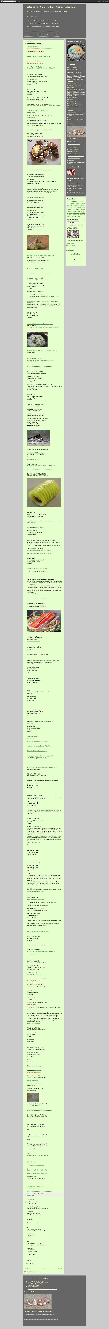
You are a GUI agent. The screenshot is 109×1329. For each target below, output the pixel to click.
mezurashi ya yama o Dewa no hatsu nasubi (40, 756)
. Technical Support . (70, 243)
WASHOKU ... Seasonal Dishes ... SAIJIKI (38, 1282)
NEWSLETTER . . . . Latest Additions (76, 119)
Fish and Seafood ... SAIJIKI (74, 85)
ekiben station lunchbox (78, 203)
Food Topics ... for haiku (73, 106)
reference (69, 209)
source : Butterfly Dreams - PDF (34, 842)
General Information (72, 108)
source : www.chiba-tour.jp (33, 1023)
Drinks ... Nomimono (72, 97)
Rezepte (83, 209)
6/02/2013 (29, 1260)
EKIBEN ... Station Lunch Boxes (75, 83)
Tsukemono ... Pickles (73, 95)
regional (76, 209)
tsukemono (76, 213)
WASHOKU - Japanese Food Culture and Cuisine (51, 7)
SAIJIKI (69, 211)
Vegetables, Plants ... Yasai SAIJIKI (76, 89)
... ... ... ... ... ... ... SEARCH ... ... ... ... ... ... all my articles (42, 1289)
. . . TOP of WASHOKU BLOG (74, 75)
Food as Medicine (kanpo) (74, 158)
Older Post (60, 1268)
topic (70, 213)
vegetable (82, 213)
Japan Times (69, 207)
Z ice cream (80, 214)
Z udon (78, 216)
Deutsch (79, 202)
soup (78, 211)
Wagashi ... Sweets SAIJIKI (74, 91)
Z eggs (74, 214)
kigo (74, 207)
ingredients (82, 205)
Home (43, 1268)
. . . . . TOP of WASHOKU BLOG (36, 1281)
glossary (75, 205)
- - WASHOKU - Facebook (74, 144)
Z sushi (73, 216)
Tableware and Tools (73, 103)
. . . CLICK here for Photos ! (33, 1105)
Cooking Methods (72, 101)
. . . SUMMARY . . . (72, 112)
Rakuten (83, 207)
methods (79, 207)
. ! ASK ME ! (70, 124)
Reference (70, 110)
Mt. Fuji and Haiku (31, 997)
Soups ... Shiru (71, 93)
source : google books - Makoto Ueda (35, 899)
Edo (68, 203)
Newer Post (26, 1268)
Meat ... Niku (71, 87)
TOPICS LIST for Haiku (73, 151)
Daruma (74, 202)
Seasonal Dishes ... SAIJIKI (74, 77)
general (32, 1195)
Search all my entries (73, 69)
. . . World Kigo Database (73, 149)
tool (67, 213)
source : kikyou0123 (31, 522)
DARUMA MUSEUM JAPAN (74, 183)
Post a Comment (30, 1263)
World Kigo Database (33, 1286)
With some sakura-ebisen (32, 1080)
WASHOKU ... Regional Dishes (35, 1284)
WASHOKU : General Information (36, 1165)
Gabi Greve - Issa (31, 1201)
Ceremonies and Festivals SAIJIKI (76, 156)
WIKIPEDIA (69, 214)
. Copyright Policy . (70, 250)
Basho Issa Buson (34, 44)
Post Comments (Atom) (35, 1272)
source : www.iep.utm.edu (32, 593)
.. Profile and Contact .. (71, 245)
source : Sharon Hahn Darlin (33, 641)
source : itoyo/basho (31, 926)
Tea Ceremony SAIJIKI (73, 154)
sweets (83, 211)
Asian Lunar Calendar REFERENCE (76, 192)
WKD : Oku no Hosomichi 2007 (34, 974)
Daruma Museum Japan (33, 1285)
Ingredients (70, 99)
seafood (74, 211)
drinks (83, 202)
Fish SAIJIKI (71, 160)
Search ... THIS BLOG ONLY (74, 67)
